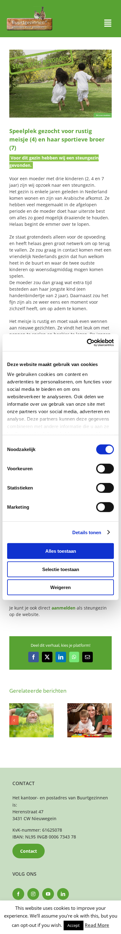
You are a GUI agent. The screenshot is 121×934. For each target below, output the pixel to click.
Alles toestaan (60, 551)
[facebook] (18, 894)
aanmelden (63, 608)
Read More (97, 925)
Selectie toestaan (60, 569)
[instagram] (33, 894)
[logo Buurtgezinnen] (29, 8)
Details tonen (86, 532)
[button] (14, 720)
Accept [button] (73, 925)
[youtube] (48, 894)
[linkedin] (63, 894)
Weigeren (60, 587)
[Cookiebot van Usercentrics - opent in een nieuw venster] (87, 342)
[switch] (105, 469)
